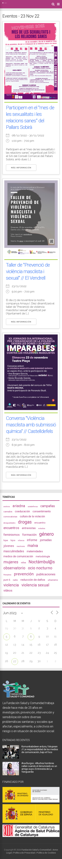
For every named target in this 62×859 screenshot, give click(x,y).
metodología (43, 556)
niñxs (23, 562)
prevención (24, 574)
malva (32, 545)
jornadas (46, 540)
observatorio (14, 568)
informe (32, 540)
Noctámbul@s (42, 561)
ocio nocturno (40, 568)
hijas (5, 540)
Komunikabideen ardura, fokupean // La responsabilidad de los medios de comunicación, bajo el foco (39, 749)
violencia (11, 585)
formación (29, 535)
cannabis (7, 511)
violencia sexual (35, 585)
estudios (41, 528)
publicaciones (45, 574)
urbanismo (53, 580)
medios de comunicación (18, 556)
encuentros (11, 528)
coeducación (22, 511)
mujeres (10, 561)
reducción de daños (33, 579)
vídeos (7, 590)
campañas (47, 506)
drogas (25, 522)
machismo (21, 546)
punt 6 (6, 580)
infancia (21, 540)
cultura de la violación (32, 516)
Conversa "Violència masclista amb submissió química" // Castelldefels (31, 424)
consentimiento (42, 511)
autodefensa (33, 506)
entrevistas (29, 528)
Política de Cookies (46, 852)
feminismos (11, 535)
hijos (13, 540)
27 (14, 661)
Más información (21, 168)
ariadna (19, 506)
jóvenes (8, 546)
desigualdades (9, 523)
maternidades (35, 551)
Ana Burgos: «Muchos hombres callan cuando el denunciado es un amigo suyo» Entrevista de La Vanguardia (39, 767)
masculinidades (13, 551)
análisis (6, 506)
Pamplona (7, 575)
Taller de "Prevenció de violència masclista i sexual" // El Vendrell (28, 271)
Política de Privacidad (24, 852)
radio (15, 580)
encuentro (39, 522)
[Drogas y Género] (4, 3)
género (46, 534)
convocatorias (10, 516)
